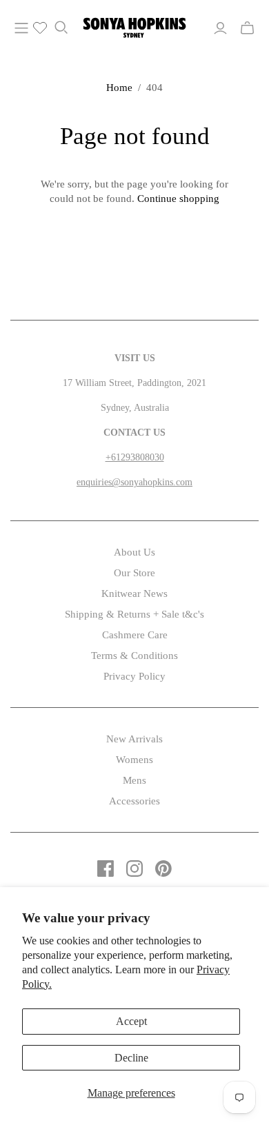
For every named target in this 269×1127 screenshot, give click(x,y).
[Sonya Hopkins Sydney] (134, 25)
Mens (134, 780)
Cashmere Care (135, 634)
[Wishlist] (34, 28)
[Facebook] (105, 868)
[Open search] (61, 27)
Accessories (134, 800)
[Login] (220, 28)
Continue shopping (178, 198)
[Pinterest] (163, 868)
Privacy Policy (134, 676)
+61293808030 (135, 457)
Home (119, 87)
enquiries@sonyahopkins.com (134, 482)
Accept (131, 1021)
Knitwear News (134, 593)
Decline (131, 1058)
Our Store (134, 572)
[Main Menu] (21, 28)
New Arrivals (134, 738)
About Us (134, 552)
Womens (134, 759)
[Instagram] (134, 868)
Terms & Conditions (134, 655)
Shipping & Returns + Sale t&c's (134, 614)
